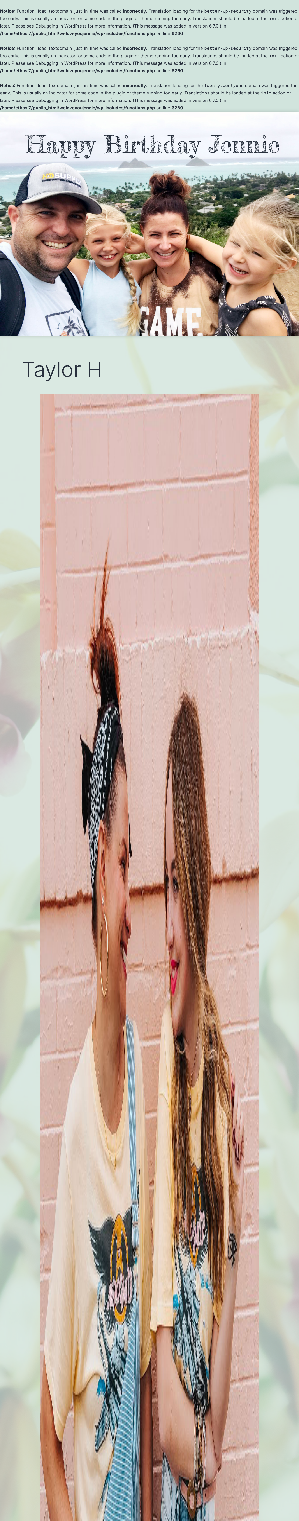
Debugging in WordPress (60, 26)
